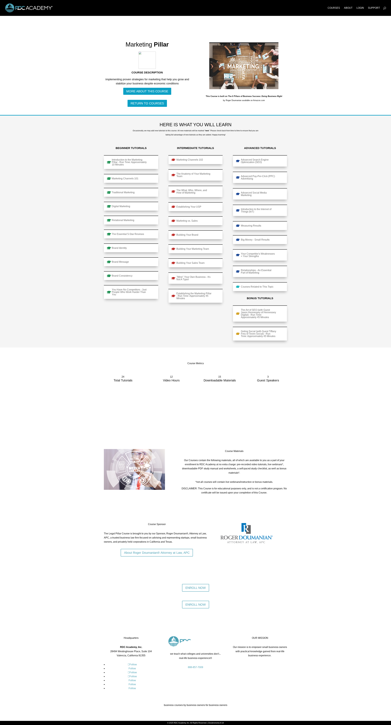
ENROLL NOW (195, 587)
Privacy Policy (244, 664)
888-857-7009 (195, 667)
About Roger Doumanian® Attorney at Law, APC (157, 552)
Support (374, 8)
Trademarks (276, 664)
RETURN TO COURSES (147, 103)
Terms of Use (261, 664)
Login (360, 8)
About (348, 8)
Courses (334, 8)
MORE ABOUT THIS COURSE (147, 91)
